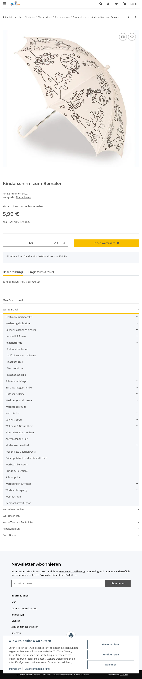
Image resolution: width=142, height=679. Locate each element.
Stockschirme (23, 197)
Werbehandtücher (13, 509)
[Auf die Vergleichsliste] (123, 37)
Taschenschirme (16, 374)
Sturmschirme (15, 368)
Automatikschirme (17, 349)
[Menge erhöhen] (64, 242)
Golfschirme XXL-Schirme (21, 355)
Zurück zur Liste (13, 17)
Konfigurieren (111, 654)
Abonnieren (118, 583)
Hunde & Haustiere (17, 471)
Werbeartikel (10, 309)
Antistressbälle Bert (17, 438)
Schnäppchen (13, 477)
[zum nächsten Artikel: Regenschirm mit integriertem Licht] (135, 17)
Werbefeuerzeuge (16, 406)
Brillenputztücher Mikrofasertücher (26, 458)
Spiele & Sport (14, 419)
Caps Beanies (10, 535)
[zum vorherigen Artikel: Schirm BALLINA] (128, 17)
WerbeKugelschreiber (18, 323)
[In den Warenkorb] (5, 28)
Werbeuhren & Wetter (18, 483)
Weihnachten (13, 496)
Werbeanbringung (16, 490)
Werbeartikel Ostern (17, 464)
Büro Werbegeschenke (19, 387)
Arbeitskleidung (12, 528)
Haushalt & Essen (16, 336)
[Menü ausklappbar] (4, 2)
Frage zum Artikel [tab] (41, 272)
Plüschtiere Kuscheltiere (20, 432)
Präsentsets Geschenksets (21, 451)
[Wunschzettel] (116, 3)
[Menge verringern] (7, 242)
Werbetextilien (11, 515)
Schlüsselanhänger (17, 381)
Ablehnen (111, 664)
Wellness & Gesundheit (19, 426)
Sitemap (16, 633)
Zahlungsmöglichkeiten (24, 626)
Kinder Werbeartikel (17, 445)
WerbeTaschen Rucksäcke (18, 522)
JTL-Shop (124, 674)
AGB (13, 602)
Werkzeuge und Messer (19, 400)
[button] (101, 3)
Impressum (14, 668)
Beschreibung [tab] (13, 272)
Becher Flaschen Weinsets (21, 329)
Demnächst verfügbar (18, 503)
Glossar (15, 620)
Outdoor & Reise (15, 394)
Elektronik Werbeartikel (19, 317)
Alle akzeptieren (110, 644)
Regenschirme (14, 342)
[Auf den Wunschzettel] (132, 37)
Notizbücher (13, 413)
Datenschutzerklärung (37, 668)
